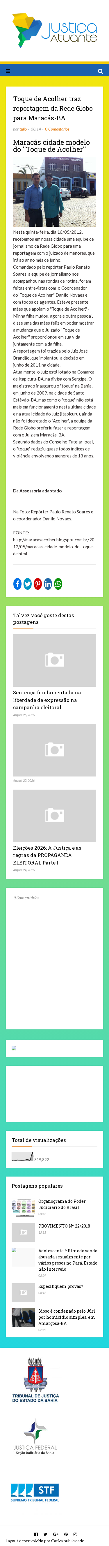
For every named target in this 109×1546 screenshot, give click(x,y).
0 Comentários (57, 128)
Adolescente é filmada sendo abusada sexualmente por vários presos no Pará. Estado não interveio (67, 1260)
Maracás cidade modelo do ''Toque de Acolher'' (51, 146)
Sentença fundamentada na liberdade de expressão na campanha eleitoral (47, 700)
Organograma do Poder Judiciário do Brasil (62, 1204)
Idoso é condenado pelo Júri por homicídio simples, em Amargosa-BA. (66, 1317)
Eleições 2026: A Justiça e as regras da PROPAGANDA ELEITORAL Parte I (47, 855)
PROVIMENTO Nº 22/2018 (64, 1226)
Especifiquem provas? (60, 1286)
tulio (23, 128)
